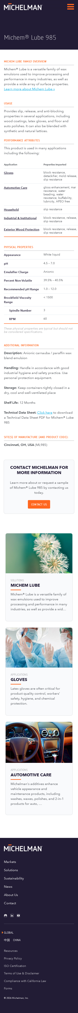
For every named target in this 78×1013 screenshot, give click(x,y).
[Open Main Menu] (70, 7)
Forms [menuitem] (8, 988)
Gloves (8, 173)
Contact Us (39, 504)
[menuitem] (8, 940)
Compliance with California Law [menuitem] (25, 981)
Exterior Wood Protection (21, 229)
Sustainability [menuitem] (14, 878)
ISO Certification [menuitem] (15, 966)
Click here (44, 413)
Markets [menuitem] (10, 862)
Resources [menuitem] (10, 951)
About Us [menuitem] (11, 895)
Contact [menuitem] (10, 903)
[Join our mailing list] (7, 915)
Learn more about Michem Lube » (29, 89)
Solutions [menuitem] (11, 870)
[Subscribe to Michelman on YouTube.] (20, 915)
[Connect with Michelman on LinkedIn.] (13, 915)
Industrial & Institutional (20, 218)
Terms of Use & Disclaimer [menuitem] (21, 973)
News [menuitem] (8, 887)
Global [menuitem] (9, 932)
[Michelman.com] (30, 9)
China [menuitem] (17, 940)
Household (11, 209)
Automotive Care (15, 188)
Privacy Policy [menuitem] (13, 958)
